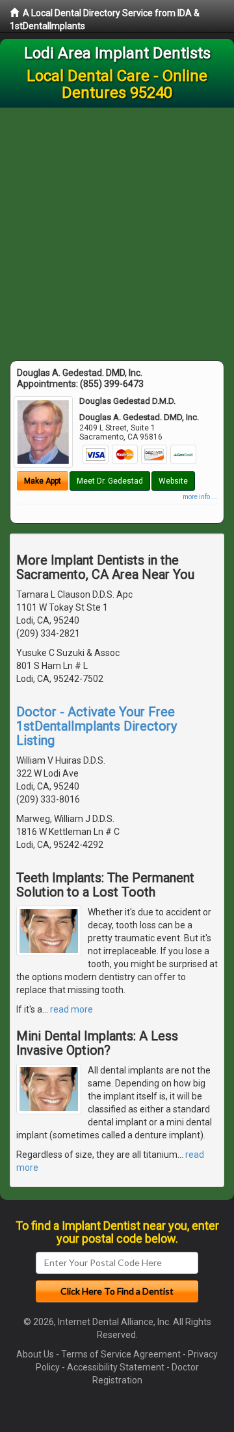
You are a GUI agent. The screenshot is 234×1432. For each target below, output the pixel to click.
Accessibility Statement (115, 1367)
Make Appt (42, 481)
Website (173, 481)
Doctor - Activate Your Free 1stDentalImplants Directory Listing (96, 726)
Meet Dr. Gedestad (110, 481)
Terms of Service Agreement (121, 1354)
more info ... (200, 496)
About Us (35, 1354)
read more (71, 1009)
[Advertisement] (117, 230)
